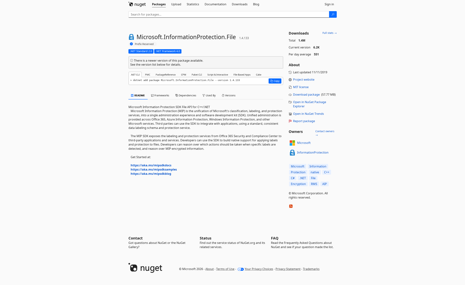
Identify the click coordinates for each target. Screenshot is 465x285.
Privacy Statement (288, 269)
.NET (303, 178)
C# (293, 178)
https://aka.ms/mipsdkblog (151, 174)
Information (318, 166)
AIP (324, 184)
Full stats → (329, 33)
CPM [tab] (183, 74)
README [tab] (139, 95)
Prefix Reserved (144, 44)
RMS (314, 184)
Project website (303, 80)
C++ (326, 172)
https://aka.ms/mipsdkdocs (151, 165)
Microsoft (304, 143)
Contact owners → (324, 133)
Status (205, 238)
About (209, 269)
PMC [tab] (147, 74)
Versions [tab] (230, 95)
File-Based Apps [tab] (242, 74)
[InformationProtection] (292, 152)
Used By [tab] (210, 95)
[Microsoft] (292, 143)
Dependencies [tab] (187, 95)
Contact (135, 238)
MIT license (301, 87)
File (313, 178)
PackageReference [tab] (166, 74)
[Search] (333, 14)
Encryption (298, 184)
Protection (298, 172)
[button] (275, 81)
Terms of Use (225, 269)
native (315, 172)
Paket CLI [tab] (197, 74)
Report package (304, 121)
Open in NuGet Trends (308, 114)
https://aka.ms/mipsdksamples (154, 169)
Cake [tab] (258, 74)
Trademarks (311, 269)
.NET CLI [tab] (135, 74)
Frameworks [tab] (161, 95)
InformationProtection (313, 152)
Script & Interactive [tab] (217, 74)
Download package (306, 95)
